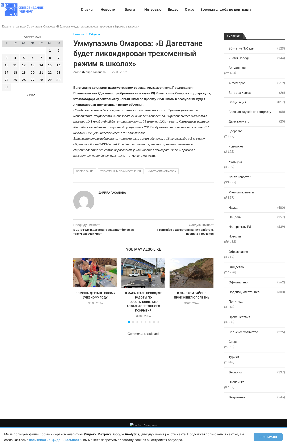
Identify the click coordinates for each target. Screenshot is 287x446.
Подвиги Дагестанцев (257, 292)
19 (24, 72)
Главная (87, 9)
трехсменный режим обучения (120, 171)
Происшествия (239, 317)
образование (84, 171)
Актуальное (237, 67)
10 (6, 65)
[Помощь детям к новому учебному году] (95, 272)
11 (15, 65)
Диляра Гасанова (94, 72)
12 (24, 65)
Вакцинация (257, 102)
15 (50, 65)
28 (41, 80)
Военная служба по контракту (225, 9)
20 (32, 72)
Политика (235, 301)
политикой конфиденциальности (55, 440)
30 (58, 80)
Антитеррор (257, 83)
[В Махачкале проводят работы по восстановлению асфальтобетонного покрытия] (143, 272)
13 (32, 65)
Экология (257, 372)
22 (50, 72)
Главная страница (13, 26)
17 (6, 72)
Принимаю (268, 437)
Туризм (234, 357)
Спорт (233, 341)
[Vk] (270, 9)
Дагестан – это (257, 121)
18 (15, 72)
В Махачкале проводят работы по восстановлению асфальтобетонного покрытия (143, 301)
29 (50, 80)
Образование (238, 251)
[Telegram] (274, 9)
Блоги (130, 9)
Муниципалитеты (241, 192)
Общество (236, 267)
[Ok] (278, 9)
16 (58, 65)
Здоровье (235, 131)
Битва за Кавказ (257, 92)
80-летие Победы (257, 48)
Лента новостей (240, 177)
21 (41, 72)
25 (15, 80)
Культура (235, 161)
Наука (257, 207)
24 (6, 80)
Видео (173, 9)
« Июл (31, 95)
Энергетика (257, 397)
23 (58, 72)
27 (32, 80)
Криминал (236, 146)
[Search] (285, 9)
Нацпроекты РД (257, 226)
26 (24, 80)
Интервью (153, 9)
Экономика (236, 382)
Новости (108, 9)
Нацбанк (257, 217)
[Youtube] (265, 9)
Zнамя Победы (257, 58)
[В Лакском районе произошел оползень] (191, 272)
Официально (257, 282)
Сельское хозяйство (257, 332)
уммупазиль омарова (162, 171)
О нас (189, 9)
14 (41, 65)
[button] (79, 290)
